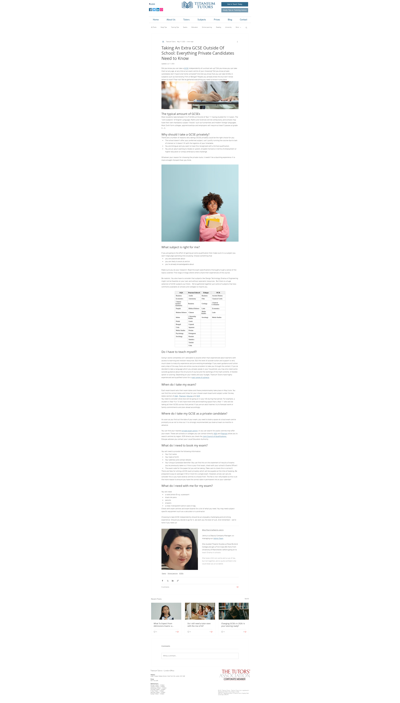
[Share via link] (178, 581)
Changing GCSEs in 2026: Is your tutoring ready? (233, 624)
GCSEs (181, 573)
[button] (171, 20)
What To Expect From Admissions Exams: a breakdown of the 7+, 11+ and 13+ (165, 624)
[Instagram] (161, 9)
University (228, 27)
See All (247, 599)
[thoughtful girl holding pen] (166, 611)
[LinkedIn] (157, 9)
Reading (218, 27)
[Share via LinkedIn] (173, 581)
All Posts (153, 27)
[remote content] (200, 319)
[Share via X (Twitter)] (168, 581)
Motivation (194, 27)
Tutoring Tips (175, 27)
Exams (185, 27)
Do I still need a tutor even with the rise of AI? (199, 624)
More (237, 27)
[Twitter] (154, 9)
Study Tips (164, 27)
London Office (169, 671)
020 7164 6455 (154, 680)
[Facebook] (150, 9)
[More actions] (237, 41)
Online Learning (207, 27)
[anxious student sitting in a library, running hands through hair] (234, 611)
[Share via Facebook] (162, 581)
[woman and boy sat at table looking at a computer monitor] (200, 611)
